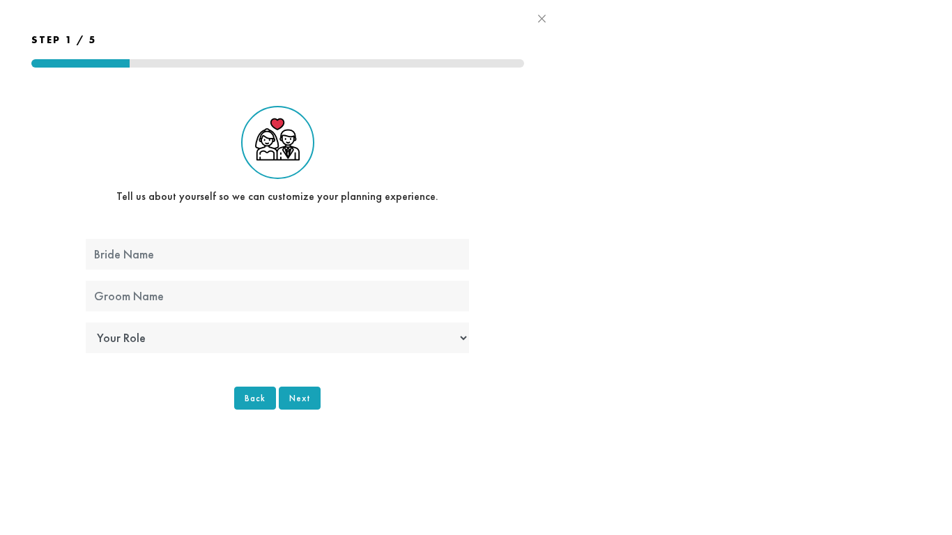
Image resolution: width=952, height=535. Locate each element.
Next (299, 398)
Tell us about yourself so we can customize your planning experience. (277, 196)
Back (255, 398)
